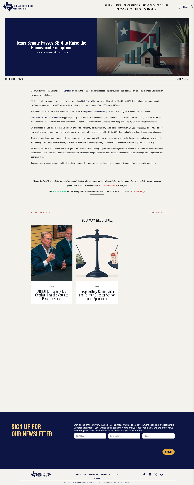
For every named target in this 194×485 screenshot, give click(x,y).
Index (138, 9)
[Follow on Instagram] (150, 474)
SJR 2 (84, 101)
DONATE (97, 478)
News (118, 5)
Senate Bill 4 (69, 91)
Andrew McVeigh (46, 52)
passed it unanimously (95, 111)
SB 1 (58, 105)
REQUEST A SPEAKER (109, 475)
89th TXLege (10, 79)
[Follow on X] (155, 474)
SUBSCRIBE (93, 475)
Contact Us (150, 9)
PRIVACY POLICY (122, 483)
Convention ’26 (123, 9)
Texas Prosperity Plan (156, 5)
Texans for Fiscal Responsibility (49, 117)
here (154, 163)
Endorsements (132, 5)
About (106, 5)
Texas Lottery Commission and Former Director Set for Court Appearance (97, 294)
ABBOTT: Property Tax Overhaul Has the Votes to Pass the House (51, 294)
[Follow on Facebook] (144, 474)
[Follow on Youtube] (161, 474)
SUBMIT (168, 451)
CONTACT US (81, 475)
